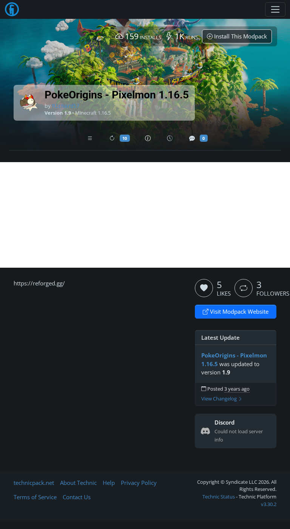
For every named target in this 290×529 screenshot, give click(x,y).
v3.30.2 (268, 504)
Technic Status (218, 496)
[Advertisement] (145, 215)
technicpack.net (34, 482)
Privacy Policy (139, 482)
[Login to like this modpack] (204, 288)
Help (109, 482)
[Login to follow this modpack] (243, 288)
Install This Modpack (240, 36)
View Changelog (219, 399)
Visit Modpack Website (238, 311)
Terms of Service (35, 497)
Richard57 (65, 106)
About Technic (78, 482)
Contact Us (77, 497)
